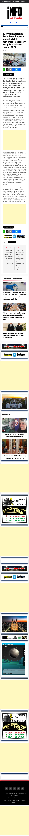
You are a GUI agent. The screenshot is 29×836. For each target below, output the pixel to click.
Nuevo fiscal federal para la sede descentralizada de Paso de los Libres (13, 335)
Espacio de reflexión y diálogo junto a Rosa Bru (13, 1)
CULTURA (23, 800)
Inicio (5, 800)
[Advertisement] (14, 375)
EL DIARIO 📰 (16, 800)
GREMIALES (11, 242)
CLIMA (9, 800)
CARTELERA (15, 802)
